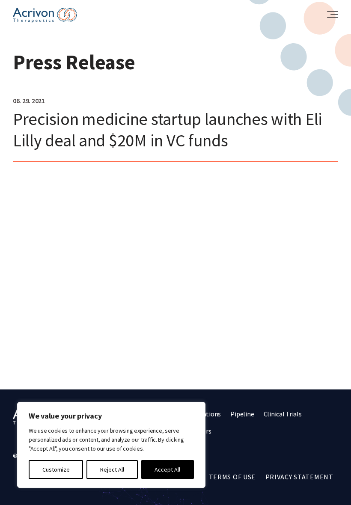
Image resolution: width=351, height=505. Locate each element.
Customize (56, 469)
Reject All (112, 469)
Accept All (167, 469)
